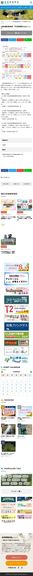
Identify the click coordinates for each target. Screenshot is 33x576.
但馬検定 (26, 483)
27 (21, 391)
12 (16, 384)
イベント (14, 7)
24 (7, 391)
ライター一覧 (15, 491)
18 (12, 388)
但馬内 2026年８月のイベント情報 (24, 418)
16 (3, 388)
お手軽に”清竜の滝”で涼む (8, 436)
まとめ (4, 476)
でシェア (5, 39)
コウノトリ (6, 483)
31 (7, 394)
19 (16, 388)
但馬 (20, 483)
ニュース (8, 7)
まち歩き (25, 476)
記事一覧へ (16, 184)
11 (12, 384)
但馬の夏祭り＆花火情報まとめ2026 (8, 418)
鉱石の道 (24, 480)
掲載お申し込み (16, 557)
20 (21, 388)
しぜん (25, 7)
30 (3, 394)
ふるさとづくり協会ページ (16, 563)
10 (7, 384)
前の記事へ (6, 184)
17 (7, 388)
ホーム (2, 7)
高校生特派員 (15, 480)
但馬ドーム (14, 483)
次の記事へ (26, 184)
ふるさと (20, 7)
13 (21, 384)
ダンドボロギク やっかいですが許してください (8, 454)
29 (30, 391)
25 (12, 391)
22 (30, 388)
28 (25, 391)
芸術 (4, 480)
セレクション (17, 476)
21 (25, 388)
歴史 (9, 480)
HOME (2, 21)
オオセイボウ (20, 436)
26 (16, 391)
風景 (10, 476)
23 (3, 391)
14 (25, 384)
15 (30, 384)
